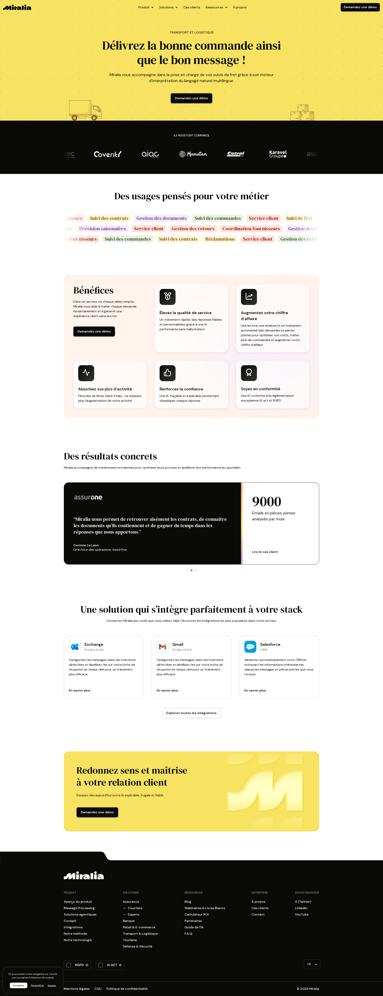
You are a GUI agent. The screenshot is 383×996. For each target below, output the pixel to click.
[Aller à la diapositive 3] (196, 570)
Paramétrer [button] (37, 985)
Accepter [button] (18, 985)
